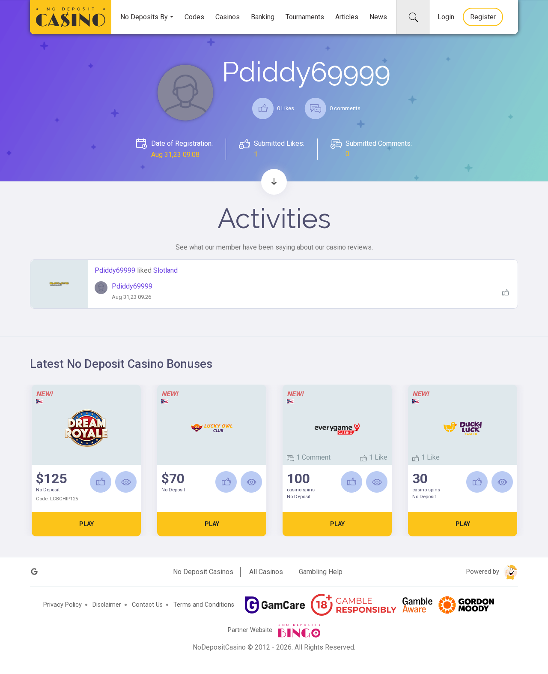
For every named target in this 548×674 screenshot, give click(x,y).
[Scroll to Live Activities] (274, 182)
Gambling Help (320, 572)
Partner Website (251, 630)
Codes (194, 17)
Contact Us (147, 604)
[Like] (100, 482)
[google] (34, 572)
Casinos (227, 17)
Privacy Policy (62, 604)
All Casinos (266, 572)
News (378, 17)
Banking (262, 17)
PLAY (86, 524)
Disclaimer (106, 604)
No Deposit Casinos (203, 572)
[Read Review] (126, 482)
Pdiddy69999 (116, 270)
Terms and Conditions (203, 604)
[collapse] (413, 17)
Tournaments (305, 17)
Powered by (483, 571)
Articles (346, 17)
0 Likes (285, 108)
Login (446, 17)
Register (483, 17)
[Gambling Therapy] (466, 605)
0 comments (344, 108)
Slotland (165, 270)
